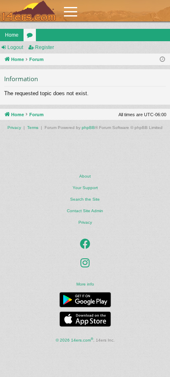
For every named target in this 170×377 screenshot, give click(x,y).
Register (44, 47)
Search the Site (85, 199)
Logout (15, 47)
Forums (31, 36)
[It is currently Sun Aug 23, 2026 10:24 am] (162, 59)
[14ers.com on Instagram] (85, 262)
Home (12, 35)
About (85, 176)
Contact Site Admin (85, 210)
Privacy (85, 222)
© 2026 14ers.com (74, 339)
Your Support (85, 187)
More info (85, 284)
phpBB (88, 127)
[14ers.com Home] (29, 11)
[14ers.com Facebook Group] (85, 244)
